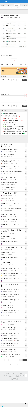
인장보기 (5, 76)
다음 (19, 79)
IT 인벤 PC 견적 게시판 (6, 5)
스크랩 (25, 64)
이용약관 (5, 375)
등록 (25, 100)
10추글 (17, 7)
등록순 (6, 94)
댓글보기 (25, 105)
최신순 (9, 94)
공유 (21, 64)
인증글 (24, 7)
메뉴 (2, 76)
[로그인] (23, 1)
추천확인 (2, 64)
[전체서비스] (26, 1)
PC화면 (12, 373)
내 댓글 (10, 7)
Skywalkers (4, 17)
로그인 (7, 373)
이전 (14, 79)
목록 (3, 79)
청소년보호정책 (21, 375)
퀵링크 (17, 373)
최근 (3, 360)
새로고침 (25, 94)
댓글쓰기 (25, 79)
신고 (7, 64)
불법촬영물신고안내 (14, 376)
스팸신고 (11, 64)
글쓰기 (26, 5)
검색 (21, 360)
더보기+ (25, 110)
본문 (9, 79)
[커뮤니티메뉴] (1, 1)
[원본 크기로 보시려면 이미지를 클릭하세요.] (14, 34)
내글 (4, 7)
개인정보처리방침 (12, 375)
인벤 (5, 1)
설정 (21, 373)
